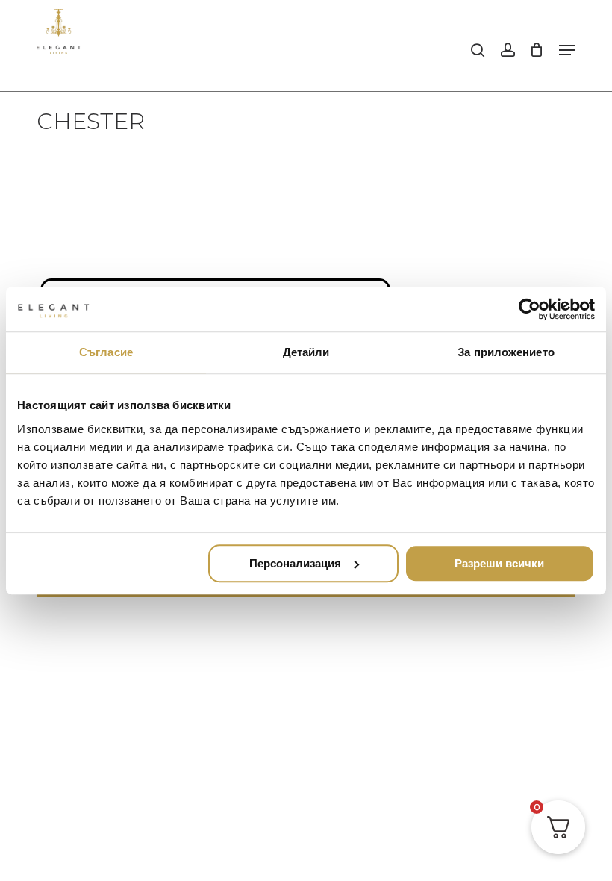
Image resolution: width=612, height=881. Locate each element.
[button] (567, 50)
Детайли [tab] (306, 352)
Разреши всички (499, 563)
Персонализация (295, 563)
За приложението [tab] (506, 352)
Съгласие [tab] (106, 352)
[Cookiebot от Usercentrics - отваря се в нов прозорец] (529, 309)
